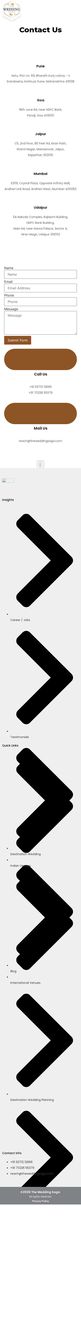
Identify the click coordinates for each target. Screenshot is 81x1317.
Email (8, 281)
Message (11, 309)
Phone (9, 295)
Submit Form (18, 340)
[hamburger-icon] (72, 7)
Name (8, 268)
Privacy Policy (40, 1201)
